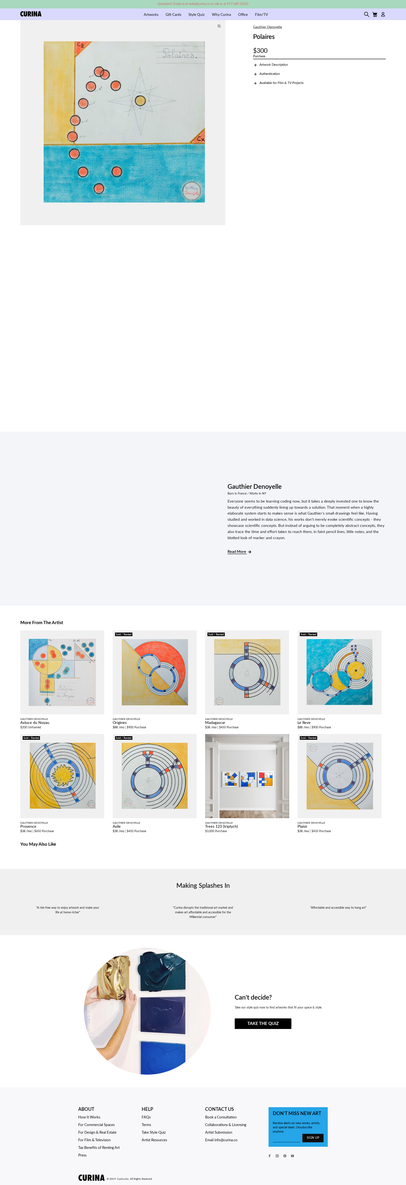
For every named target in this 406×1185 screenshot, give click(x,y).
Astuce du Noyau (34, 723)
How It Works (89, 1117)
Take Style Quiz (154, 1132)
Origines (120, 723)
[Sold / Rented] (155, 672)
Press (82, 1155)
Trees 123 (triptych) (221, 827)
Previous (25, 123)
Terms (146, 1125)
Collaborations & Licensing (225, 1125)
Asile (117, 827)
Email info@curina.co (221, 1140)
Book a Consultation (221, 1117)
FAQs (146, 1117)
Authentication (269, 73)
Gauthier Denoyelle (267, 27)
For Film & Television (94, 1140)
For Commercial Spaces (96, 1125)
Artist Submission (218, 1132)
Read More (237, 552)
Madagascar (215, 723)
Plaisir (302, 827)
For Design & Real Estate (97, 1132)
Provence (28, 827)
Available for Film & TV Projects (281, 83)
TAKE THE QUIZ (263, 1024)
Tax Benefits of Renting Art (99, 1147)
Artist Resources (154, 1140)
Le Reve (304, 723)
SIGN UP (313, 1137)
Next (221, 123)
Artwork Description (273, 64)
